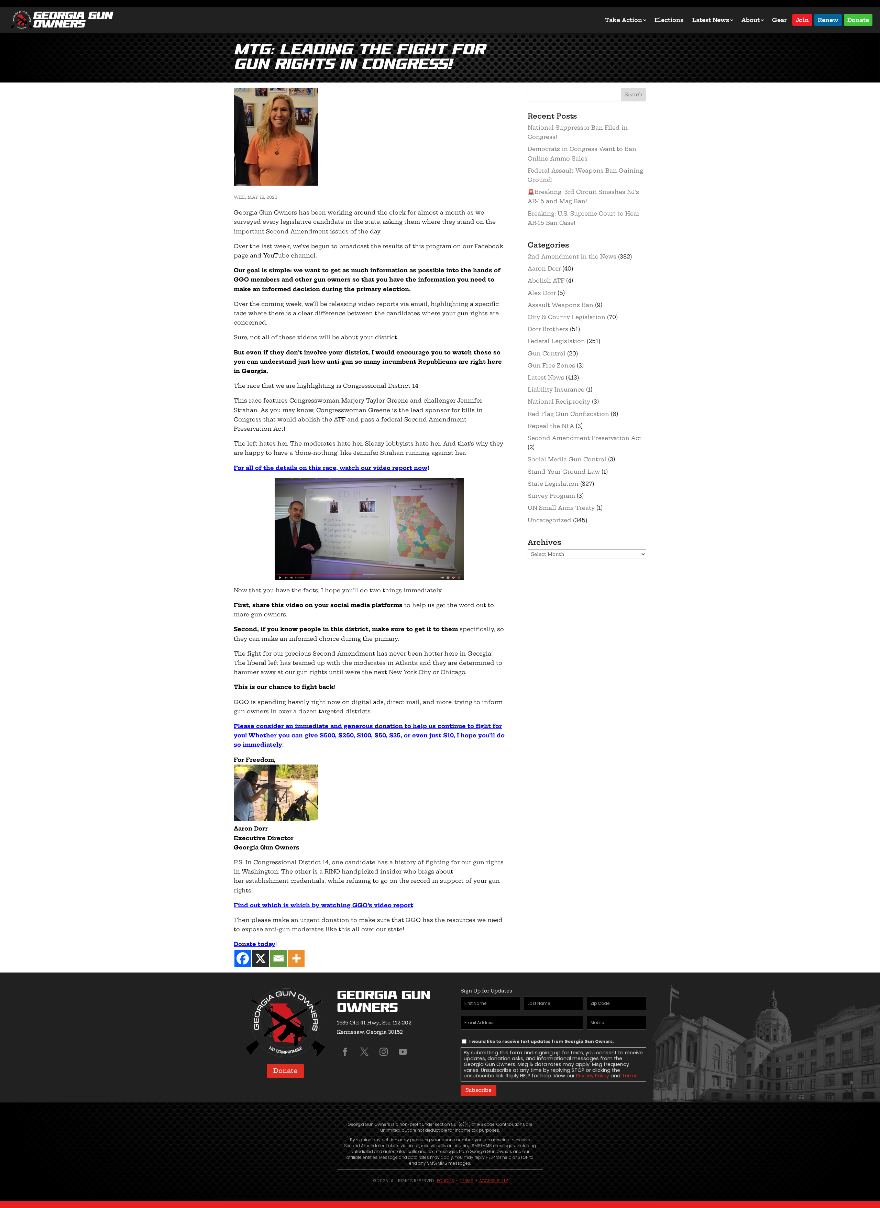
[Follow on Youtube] (403, 1052)
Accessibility (493, 1181)
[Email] (278, 958)
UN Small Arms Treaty (561, 507)
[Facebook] (242, 958)
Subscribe (478, 1090)
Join (802, 19)
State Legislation (553, 483)
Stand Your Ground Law (564, 471)
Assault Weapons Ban (560, 304)
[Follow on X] (364, 1052)
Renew (828, 19)
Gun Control (546, 353)
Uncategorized (549, 520)
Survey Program (551, 495)
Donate (858, 19)
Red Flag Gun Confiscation (568, 413)
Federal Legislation (556, 341)
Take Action (623, 20)
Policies (445, 1181)
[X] (260, 958)
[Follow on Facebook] (345, 1052)
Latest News (710, 20)
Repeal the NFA (551, 425)
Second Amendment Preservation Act (584, 438)
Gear (779, 20)
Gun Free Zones (551, 365)
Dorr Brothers (548, 329)
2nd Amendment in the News (572, 256)
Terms (630, 1075)
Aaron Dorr (544, 268)
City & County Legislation (566, 317)
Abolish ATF (546, 280)
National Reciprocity (559, 401)
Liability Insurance (556, 389)
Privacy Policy (592, 1075)
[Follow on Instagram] (383, 1052)
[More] (296, 958)
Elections (668, 20)
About (750, 20)
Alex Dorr (542, 292)
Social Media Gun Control (567, 459)
